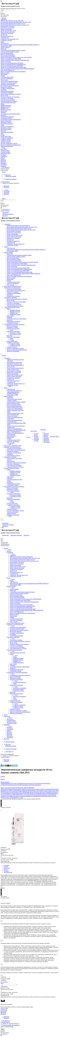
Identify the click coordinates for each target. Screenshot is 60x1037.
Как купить (10, 719)
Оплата (6, 869)
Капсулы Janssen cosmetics (11, 790)
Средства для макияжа (10, 797)
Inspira (11, 580)
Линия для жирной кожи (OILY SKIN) (15, 792)
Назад (10, 549)
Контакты (3, 1014)
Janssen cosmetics (14, 589)
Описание (6, 865)
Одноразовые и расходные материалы (20, 675)
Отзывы (6, 866)
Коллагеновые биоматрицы (25, 790)
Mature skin (3, 789)
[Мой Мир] (6, 766)
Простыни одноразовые (19, 696)
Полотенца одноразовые (19, 688)
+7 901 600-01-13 (5, 167)
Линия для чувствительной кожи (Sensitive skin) (32, 794)
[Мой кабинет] (1, 521)
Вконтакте (6, 186)
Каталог (9, 551)
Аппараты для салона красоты (18, 627)
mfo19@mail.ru (6, 181)
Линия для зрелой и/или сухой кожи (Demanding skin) (40, 792)
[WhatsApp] (12, 766)
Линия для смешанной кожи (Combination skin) (42, 793)
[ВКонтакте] (1, 766)
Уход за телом (19, 797)
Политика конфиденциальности (10, 1025)
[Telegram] (17, 766)
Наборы (45, 796)
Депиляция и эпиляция (16, 640)
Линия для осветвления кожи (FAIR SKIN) (18, 793)
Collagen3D (13, 555)
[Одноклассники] (4, 766)
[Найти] (2, 12)
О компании (4, 1009)
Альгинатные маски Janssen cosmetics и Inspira (18, 789)
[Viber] (10, 766)
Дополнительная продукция (17, 652)
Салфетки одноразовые (19, 705)
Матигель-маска (32, 796)
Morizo (15, 657)
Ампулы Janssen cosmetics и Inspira (40, 789)
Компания (9, 727)
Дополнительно (8, 872)
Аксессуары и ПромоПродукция (18, 783)
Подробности (4, 852)
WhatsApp (6, 187)
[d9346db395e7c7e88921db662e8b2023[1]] (18, 846)
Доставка (6, 871)
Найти (2, 1029)
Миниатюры (39, 796)
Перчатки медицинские (19, 682)
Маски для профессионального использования (15, 796)
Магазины (3, 1012)
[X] (8, 766)
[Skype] (15, 766)
